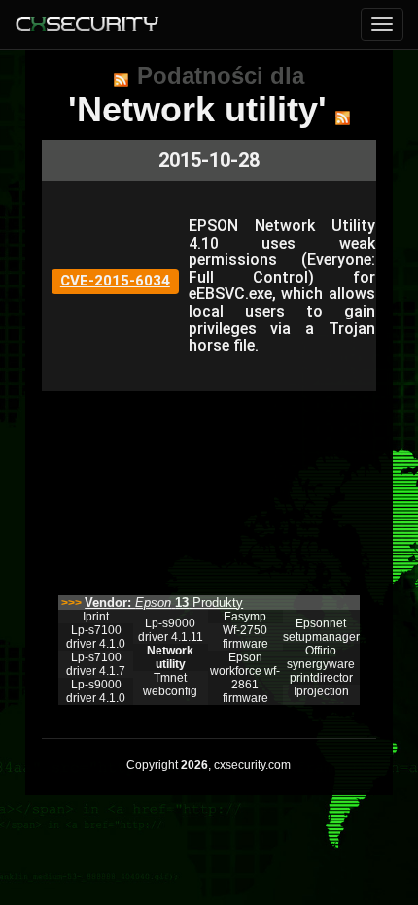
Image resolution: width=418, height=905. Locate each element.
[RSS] (121, 79)
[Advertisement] (208, 488)
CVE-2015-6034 (115, 280)
